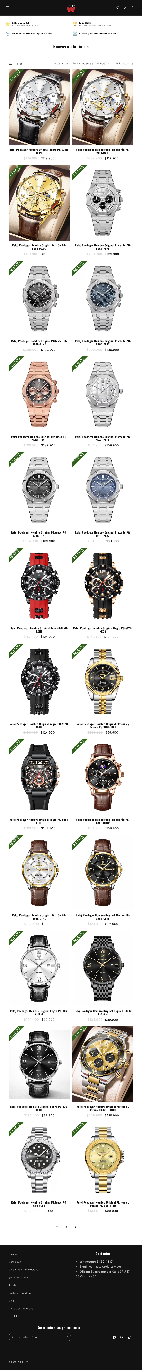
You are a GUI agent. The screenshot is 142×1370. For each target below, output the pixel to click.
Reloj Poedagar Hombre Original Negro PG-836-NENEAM (103, 1012)
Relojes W (23, 1362)
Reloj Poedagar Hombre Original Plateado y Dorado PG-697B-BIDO (103, 1108)
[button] (7, 8)
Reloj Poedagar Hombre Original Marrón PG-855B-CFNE (103, 917)
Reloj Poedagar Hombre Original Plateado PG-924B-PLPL (103, 438)
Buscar (13, 1254)
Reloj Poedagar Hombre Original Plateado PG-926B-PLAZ (103, 342)
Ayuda (12, 1285)
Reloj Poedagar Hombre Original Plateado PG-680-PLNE (39, 1204)
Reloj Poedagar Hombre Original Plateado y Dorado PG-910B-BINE (103, 725)
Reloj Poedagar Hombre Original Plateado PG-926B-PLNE (39, 342)
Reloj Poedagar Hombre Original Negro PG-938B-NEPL (39, 151)
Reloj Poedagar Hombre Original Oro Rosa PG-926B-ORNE (39, 438)
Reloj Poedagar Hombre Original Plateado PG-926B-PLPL (103, 247)
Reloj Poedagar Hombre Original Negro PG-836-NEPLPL (39, 1012)
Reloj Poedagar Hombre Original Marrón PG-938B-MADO (39, 247)
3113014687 (105, 1261)
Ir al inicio (14, 1316)
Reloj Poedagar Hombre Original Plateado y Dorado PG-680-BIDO (103, 1204)
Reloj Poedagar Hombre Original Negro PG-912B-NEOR (102, 630)
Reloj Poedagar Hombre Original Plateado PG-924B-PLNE (39, 534)
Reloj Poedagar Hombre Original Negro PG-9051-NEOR (39, 821)
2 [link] (57, 1227)
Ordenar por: (61, 63)
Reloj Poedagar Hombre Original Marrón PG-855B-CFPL (39, 917)
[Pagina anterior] (38, 1227)
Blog (11, 1300)
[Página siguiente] (104, 1227)
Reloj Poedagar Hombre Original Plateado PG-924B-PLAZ (103, 534)
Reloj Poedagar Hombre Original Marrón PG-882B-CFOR (103, 821)
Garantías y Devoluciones (24, 1269)
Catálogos (15, 1261)
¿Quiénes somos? (19, 1277)
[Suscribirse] (67, 1337)
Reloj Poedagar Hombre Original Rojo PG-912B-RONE (39, 630)
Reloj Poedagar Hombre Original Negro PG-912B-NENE (39, 725)
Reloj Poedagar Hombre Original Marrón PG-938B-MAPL (103, 151)
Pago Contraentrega (21, 1308)
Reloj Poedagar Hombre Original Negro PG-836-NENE (39, 1108)
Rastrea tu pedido (20, 1293)
